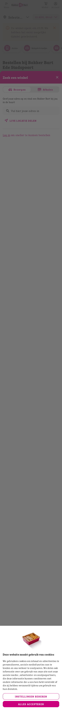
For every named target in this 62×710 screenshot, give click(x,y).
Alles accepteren (31, 704)
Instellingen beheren (31, 696)
